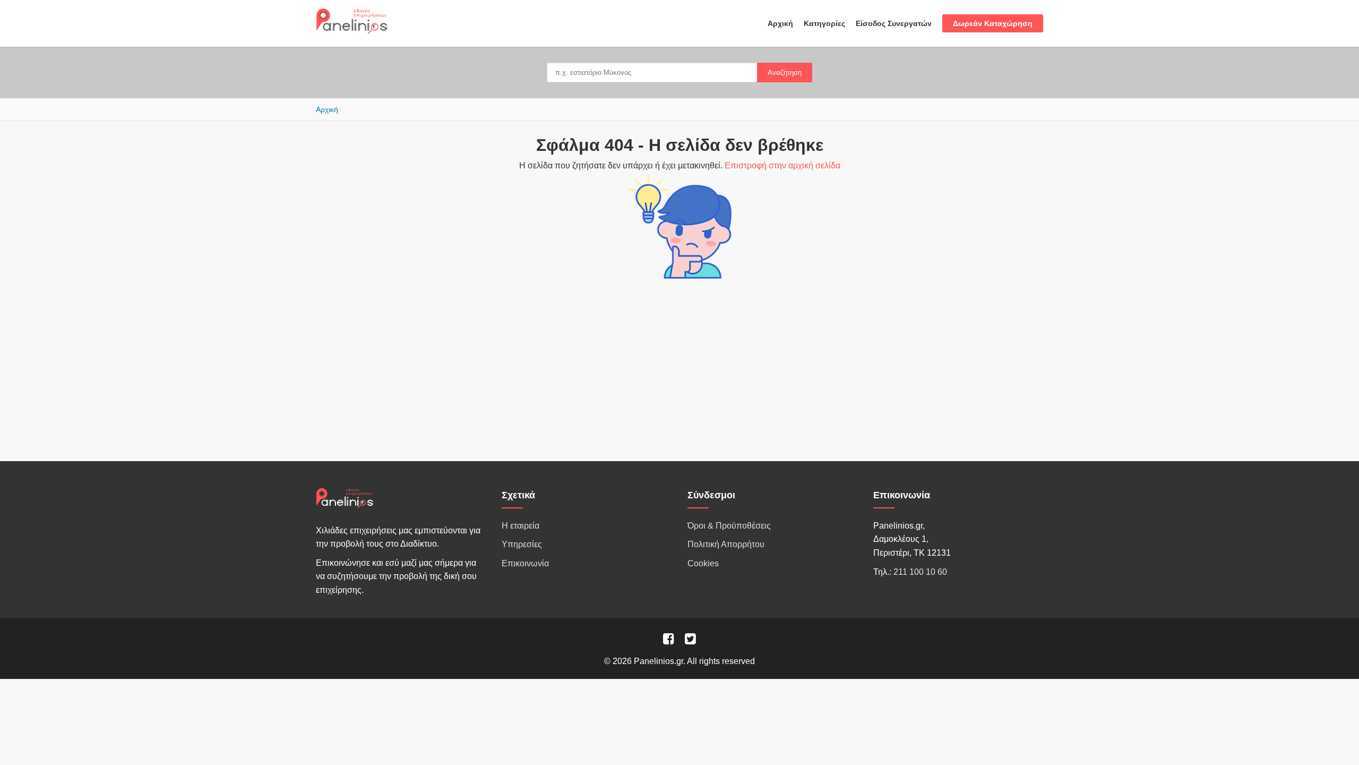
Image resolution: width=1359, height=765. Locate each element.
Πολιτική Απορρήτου (725, 544)
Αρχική (780, 23)
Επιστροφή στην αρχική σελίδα (782, 165)
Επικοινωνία (525, 563)
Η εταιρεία (520, 525)
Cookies (703, 563)
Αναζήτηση (785, 72)
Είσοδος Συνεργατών (894, 23)
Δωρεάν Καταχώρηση (993, 23)
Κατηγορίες (824, 23)
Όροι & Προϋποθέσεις (729, 525)
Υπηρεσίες (522, 544)
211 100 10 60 (920, 571)
